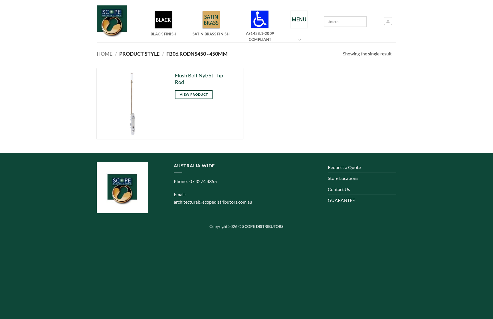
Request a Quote (344, 167)
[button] (388, 21)
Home (104, 54)
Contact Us (339, 189)
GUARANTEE (341, 200)
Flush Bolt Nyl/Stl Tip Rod (199, 79)
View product (194, 94)
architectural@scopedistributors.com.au (213, 201)
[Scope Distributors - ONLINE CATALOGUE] (113, 21)
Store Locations (343, 178)
